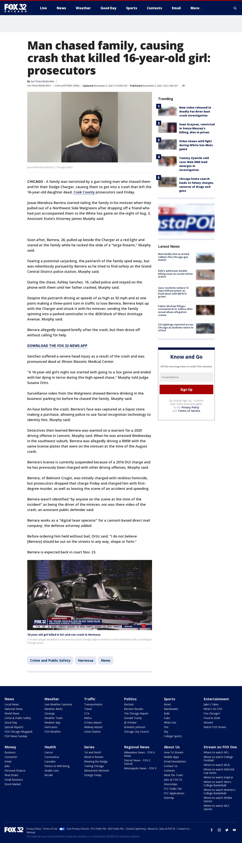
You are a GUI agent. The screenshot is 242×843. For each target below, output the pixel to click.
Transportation (93, 704)
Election (129, 704)
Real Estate (11, 775)
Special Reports (14, 727)
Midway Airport (93, 727)
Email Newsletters (175, 761)
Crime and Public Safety (66, 85)
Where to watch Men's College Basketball (217, 783)
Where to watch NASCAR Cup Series (219, 771)
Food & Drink (212, 718)
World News (12, 713)
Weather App (52, 722)
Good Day (11, 722)
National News (14, 709)
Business (10, 752)
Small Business (14, 779)
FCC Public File (173, 788)
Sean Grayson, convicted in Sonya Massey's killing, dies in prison (197, 128)
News (105, 660)
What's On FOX (213, 709)
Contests (169, 770)
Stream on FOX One (220, 747)
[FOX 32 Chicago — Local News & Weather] (17, 8)
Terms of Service (189, 411)
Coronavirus (51, 757)
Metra (88, 718)
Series (89, 747)
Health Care (51, 770)
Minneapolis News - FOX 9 (140, 768)
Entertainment (216, 699)
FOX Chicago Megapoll (18, 731)
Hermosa (85, 660)
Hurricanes (50, 727)
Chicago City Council (136, 731)
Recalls (48, 775)
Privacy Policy (190, 407)
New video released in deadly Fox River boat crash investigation (195, 111)
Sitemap (169, 798)
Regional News (136, 747)
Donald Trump (133, 718)
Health (50, 747)
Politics (130, 699)
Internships (170, 784)
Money (10, 747)
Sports (169, 699)
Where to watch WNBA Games (218, 799)
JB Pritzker (130, 722)
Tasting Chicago (94, 766)
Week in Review (93, 757)
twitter (227, 830)
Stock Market (13, 784)
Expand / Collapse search (235, 8)
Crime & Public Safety (18, 718)
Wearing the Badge (96, 761)
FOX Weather (52, 731)
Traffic (89, 699)
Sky (166, 731)
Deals (8, 761)
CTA (86, 713)
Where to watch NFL (216, 752)
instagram (219, 830)
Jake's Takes (211, 704)
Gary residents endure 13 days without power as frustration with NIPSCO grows (173, 292)
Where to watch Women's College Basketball (219, 791)
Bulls (167, 713)
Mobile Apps (171, 757)
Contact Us (171, 766)
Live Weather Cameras (58, 704)
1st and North (92, 752)
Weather (51, 699)
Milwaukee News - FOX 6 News (139, 754)
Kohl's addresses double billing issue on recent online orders (175, 273)
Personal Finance (15, 770)
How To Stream (173, 752)
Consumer (11, 757)
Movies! (208, 722)
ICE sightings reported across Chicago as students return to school (175, 327)
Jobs (7, 766)
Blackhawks (171, 709)
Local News (12, 704)
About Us (172, 747)
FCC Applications (174, 793)
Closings (49, 713)
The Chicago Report (136, 713)
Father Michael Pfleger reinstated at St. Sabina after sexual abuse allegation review (175, 310)
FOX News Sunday (16, 736)
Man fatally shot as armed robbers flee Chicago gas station (173, 256)
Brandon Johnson (134, 727)
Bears (167, 704)
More (195, 8)
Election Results (133, 709)
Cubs (167, 718)
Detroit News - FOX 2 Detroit (137, 761)
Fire (166, 727)
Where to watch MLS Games (216, 807)
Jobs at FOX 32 (173, 779)
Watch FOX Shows (215, 727)
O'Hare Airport (93, 722)
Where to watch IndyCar (218, 777)
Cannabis (50, 761)
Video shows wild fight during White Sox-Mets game (196, 145)
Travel (88, 709)
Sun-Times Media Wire (39, 85)
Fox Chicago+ (212, 713)
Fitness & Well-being (56, 766)
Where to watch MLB (217, 765)
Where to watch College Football (218, 758)
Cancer (48, 752)
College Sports (173, 736)
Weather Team (53, 718)
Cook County (84, 192)
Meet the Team (173, 775)
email (234, 830)
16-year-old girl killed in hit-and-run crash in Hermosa (63, 634)
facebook (212, 830)
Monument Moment (96, 770)
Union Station (92, 731)
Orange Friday (92, 775)
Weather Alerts (53, 709)
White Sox (170, 722)
